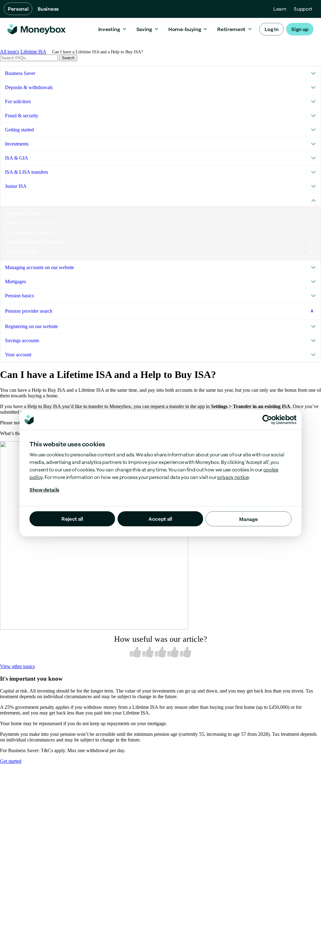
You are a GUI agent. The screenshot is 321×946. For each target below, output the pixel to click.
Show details (44, 489)
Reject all (72, 519)
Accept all (160, 519)
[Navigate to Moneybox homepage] (37, 29)
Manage (248, 519)
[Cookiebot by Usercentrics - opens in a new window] (279, 420)
